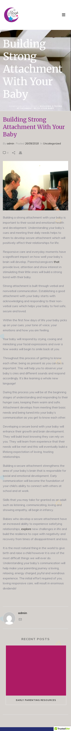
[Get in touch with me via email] (20, 620)
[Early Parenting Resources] (36, 670)
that (56, 262)
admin (10, 143)
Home (12, 106)
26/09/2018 (32, 143)
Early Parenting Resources (36, 700)
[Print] (22, 152)
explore (26, 529)
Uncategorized (28, 106)
